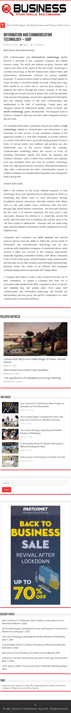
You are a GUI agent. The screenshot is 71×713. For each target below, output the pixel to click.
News (25, 45)
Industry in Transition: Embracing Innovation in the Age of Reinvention (35, 658)
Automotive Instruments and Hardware (26, 370)
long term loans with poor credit (15, 686)
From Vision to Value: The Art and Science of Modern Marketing (32, 666)
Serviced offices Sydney (28, 688)
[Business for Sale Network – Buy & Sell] (35, 9)
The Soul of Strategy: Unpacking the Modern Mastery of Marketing (33, 636)
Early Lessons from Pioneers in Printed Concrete (42, 457)
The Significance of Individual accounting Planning (32, 377)
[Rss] (35, 705)
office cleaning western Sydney (42, 686)
